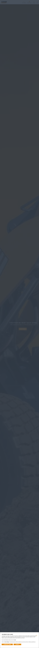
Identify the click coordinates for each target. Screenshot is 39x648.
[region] (19, 640)
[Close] (36, 635)
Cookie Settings (7, 644)
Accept (17, 644)
